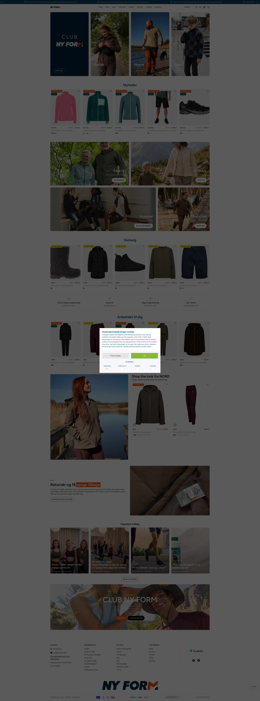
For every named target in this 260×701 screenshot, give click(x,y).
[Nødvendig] (107, 369)
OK (144, 356)
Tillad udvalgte (115, 356)
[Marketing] (152, 369)
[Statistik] (137, 369)
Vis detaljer (129, 362)
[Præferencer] (122, 369)
